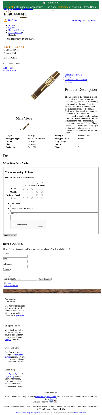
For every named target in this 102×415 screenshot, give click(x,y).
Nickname (15, 203)
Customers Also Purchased (76, 79)
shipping (8, 339)
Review (14, 214)
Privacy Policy (35, 413)
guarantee (20, 315)
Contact (18, 413)
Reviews (68, 82)
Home (11, 25)
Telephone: (7, 264)
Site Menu (12, 20)
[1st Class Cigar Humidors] (15, 14)
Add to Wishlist (9, 70)
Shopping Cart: (79, 20)
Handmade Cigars (16, 30)
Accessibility (26, 413)
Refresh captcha (11, 285)
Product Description (73, 75)
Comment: (7, 269)
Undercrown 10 (15, 32)
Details (68, 77)
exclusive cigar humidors (45, 396)
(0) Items (92, 20)
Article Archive (15, 374)
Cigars (11, 28)
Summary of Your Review (21, 208)
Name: (6, 253)
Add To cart (8, 68)
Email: (5, 259)
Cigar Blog (9, 376)
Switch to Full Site (80, 413)
